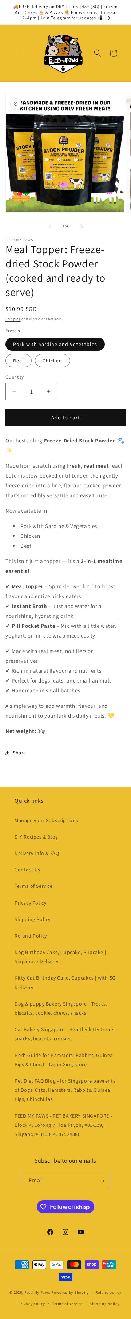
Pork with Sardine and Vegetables (55, 344)
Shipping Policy (33, 919)
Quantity (14, 377)
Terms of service (67, 1303)
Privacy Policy (30, 903)
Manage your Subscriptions (46, 820)
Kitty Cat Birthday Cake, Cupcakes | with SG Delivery (65, 982)
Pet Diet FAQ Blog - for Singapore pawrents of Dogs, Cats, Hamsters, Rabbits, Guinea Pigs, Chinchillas (65, 1089)
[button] (15, 53)
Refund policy (108, 1292)
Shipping (13, 318)
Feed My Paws (37, 1292)
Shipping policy (105, 1303)
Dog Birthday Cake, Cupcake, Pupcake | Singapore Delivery (60, 957)
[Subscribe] (102, 1180)
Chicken (52, 360)
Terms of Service (34, 886)
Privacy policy (31, 1303)
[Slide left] (49, 226)
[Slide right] (82, 226)
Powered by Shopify (70, 1292)
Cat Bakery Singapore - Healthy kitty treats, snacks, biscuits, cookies (65, 1034)
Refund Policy (31, 935)
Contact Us (27, 869)
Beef (18, 360)
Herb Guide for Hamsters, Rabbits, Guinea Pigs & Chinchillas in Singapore (64, 1060)
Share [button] (19, 752)
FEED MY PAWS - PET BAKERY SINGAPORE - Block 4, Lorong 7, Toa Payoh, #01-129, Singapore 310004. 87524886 (63, 1125)
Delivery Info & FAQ (37, 853)
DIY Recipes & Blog (36, 836)
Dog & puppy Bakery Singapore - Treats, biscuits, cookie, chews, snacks (61, 1008)
